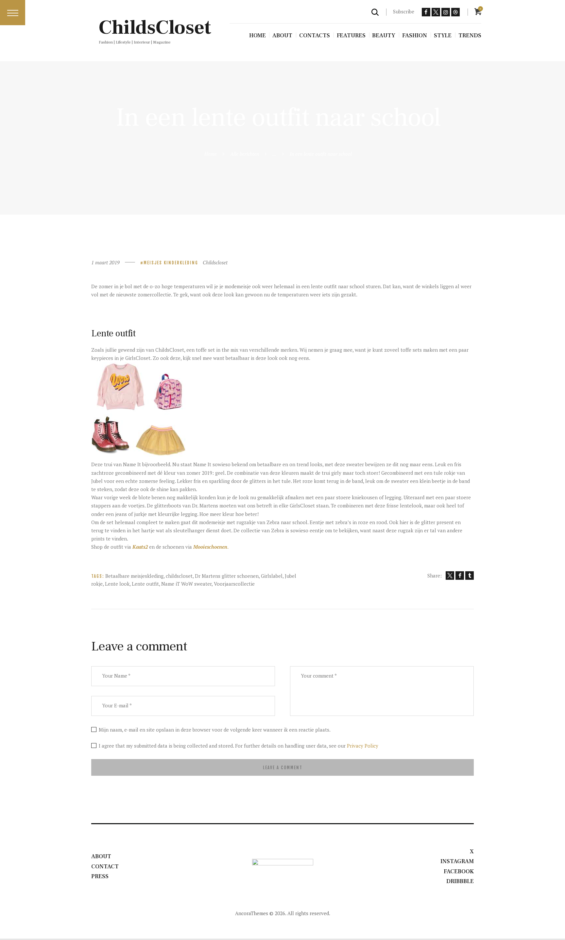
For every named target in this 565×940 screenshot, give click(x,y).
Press (100, 876)
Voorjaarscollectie (234, 583)
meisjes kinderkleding (171, 262)
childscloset (179, 576)
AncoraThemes (251, 913)
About (101, 856)
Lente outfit (145, 583)
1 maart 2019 (105, 262)
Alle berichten (244, 154)
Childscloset (215, 262)
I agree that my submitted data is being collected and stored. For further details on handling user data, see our (238, 745)
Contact (105, 866)
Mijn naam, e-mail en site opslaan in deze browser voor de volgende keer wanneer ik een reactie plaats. (215, 729)
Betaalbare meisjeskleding (134, 576)
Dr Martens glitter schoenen (227, 576)
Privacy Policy (362, 745)
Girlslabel (271, 576)
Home (210, 154)
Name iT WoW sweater (186, 583)
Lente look (117, 583)
